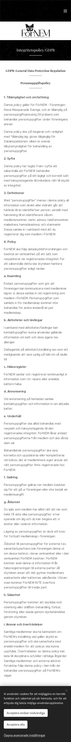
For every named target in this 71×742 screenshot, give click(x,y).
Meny (65, 11)
